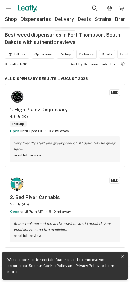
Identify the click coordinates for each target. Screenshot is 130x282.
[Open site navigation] (8, 8)
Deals (84, 19)
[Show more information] (122, 63)
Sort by (76, 64)
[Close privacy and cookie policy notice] (122, 256)
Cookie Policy (55, 266)
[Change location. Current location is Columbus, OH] (109, 8)
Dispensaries (36, 19)
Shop (11, 19)
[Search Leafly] (95, 8)
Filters (19, 54)
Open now (43, 54)
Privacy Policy (87, 266)
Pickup (65, 54)
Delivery (64, 19)
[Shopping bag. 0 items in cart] (121, 8)
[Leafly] (27, 8)
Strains (103, 19)
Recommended (97, 64)
